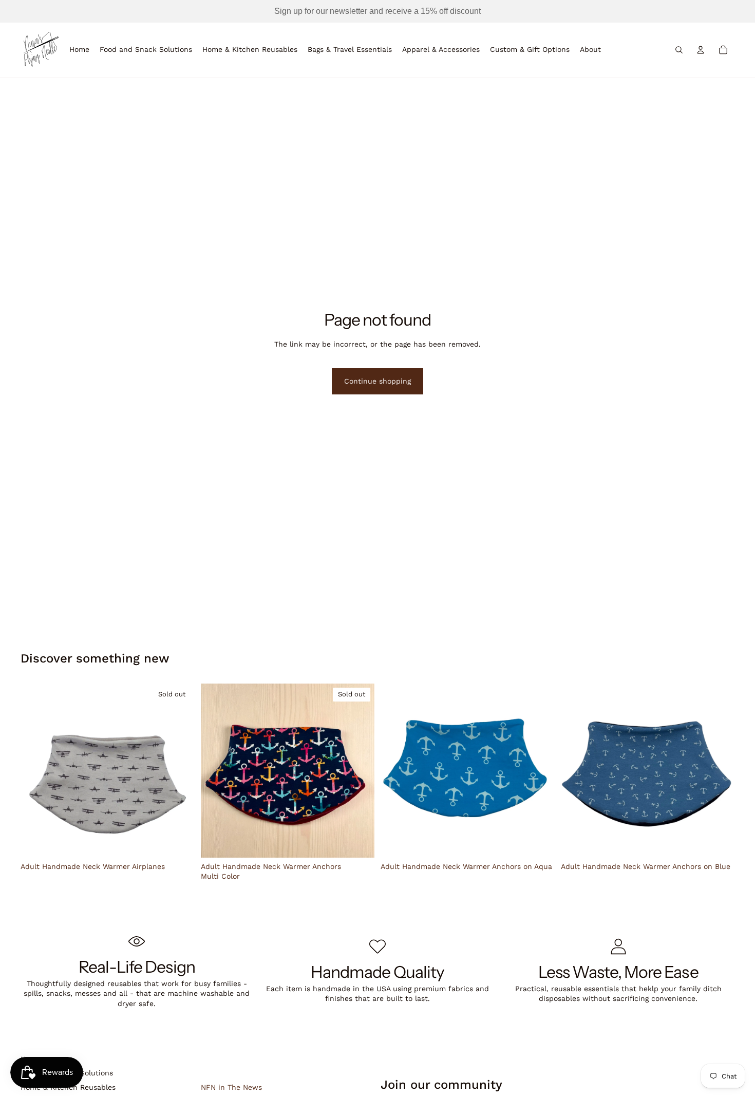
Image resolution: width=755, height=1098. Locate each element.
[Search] (679, 50)
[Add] (539, 841)
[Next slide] (179, 771)
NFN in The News (231, 1087)
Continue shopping (377, 381)
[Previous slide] (36, 771)
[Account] (700, 50)
